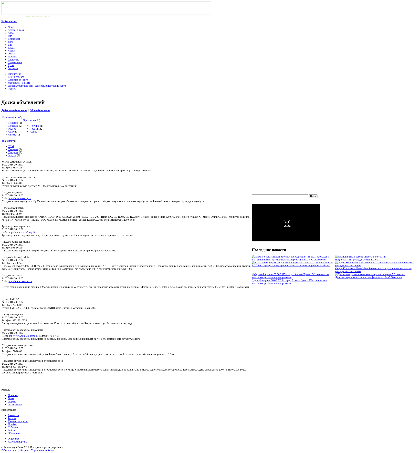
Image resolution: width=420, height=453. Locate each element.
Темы (11, 398)
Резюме (12, 418)
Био (10, 35)
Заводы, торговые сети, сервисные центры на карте (37, 85)
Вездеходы (14, 38)
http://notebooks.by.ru (20, 198)
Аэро (11, 32)
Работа (11, 430)
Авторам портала (17, 441)
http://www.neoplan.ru (20, 281)
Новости (13, 395)
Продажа (13, 125)
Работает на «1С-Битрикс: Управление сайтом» (27, 450)
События (13, 427)
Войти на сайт (9, 21)
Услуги (12, 155)
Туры (11, 65)
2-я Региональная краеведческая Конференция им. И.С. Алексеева (289, 259)
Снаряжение (15, 62)
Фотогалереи (15, 404)
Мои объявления (40, 110)
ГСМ (11, 146)
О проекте (13, 438)
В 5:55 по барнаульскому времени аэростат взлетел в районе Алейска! (291, 265)
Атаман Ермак (16, 30)
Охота (11, 53)
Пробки (12, 424)
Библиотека (14, 73)
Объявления (14, 433)
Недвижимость (10, 117)
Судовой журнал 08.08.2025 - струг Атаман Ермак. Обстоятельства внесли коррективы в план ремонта (289, 282)
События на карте (18, 79)
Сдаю (11, 131)
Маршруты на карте (19, 82)
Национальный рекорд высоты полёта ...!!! (359, 259)
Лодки (11, 50)
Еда (10, 44)
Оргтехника (29, 120)
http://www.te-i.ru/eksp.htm (23, 232)
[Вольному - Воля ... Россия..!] (106, 13)
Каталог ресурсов (18, 421)
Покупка (13, 122)
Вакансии (13, 415)
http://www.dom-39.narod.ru (23, 335)
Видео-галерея (16, 76)
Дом (10, 41)
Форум (12, 88)
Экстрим (13, 68)
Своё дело (13, 59)
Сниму (12, 134)
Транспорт (8, 140)
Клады (11, 47)
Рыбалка (12, 56)
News (11, 27)
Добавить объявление (14, 110)
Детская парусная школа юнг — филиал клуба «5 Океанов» (368, 277)
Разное (12, 128)
